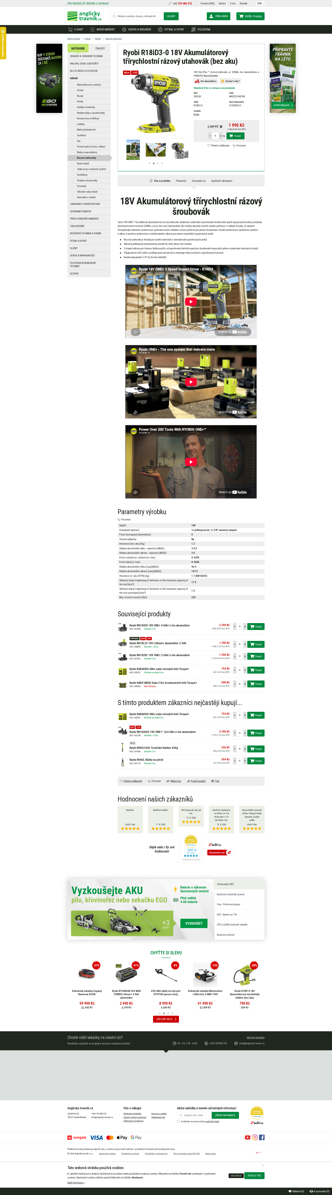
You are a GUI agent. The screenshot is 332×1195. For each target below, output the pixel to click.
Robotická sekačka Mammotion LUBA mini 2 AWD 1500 (166, 992)
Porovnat (241, 145)
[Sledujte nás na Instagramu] (254, 1139)
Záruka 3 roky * (232, 81)
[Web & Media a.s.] (258, 1153)
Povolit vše (254, 1175)
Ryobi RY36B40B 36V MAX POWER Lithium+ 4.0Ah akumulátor (87, 994)
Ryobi (196, 114)
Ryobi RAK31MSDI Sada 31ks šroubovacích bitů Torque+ (163, 682)
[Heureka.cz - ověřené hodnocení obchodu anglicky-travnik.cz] (191, 849)
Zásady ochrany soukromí (134, 1117)
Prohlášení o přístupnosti (156, 1153)
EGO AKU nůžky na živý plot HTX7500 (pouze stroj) (126, 992)
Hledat (171, 16)
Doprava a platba (159, 1113)
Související (199, 180)
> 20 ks (155, 646)
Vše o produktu (162, 180)
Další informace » (76, 1182)
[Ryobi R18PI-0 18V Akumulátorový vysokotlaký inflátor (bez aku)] (205, 975)
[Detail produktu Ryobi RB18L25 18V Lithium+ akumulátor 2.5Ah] (123, 642)
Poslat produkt (198, 781)
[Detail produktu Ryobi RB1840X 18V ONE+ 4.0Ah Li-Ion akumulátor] (123, 627)
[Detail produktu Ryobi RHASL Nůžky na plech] (123, 762)
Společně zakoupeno (221, 180)
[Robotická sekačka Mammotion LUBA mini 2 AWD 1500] (166, 975)
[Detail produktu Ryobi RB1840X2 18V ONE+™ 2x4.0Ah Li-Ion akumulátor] (123, 731)
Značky (100, 48)
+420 (182, 3)
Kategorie (78, 48)
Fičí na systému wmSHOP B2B (186, 1153)
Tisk (217, 781)
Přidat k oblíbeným (220, 145)
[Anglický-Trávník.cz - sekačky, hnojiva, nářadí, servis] (84, 20)
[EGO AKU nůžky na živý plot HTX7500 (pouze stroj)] (126, 975)
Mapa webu (210, 1153)
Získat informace (225, 1115)
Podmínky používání (130, 1153)
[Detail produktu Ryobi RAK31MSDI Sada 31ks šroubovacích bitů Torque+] (123, 685)
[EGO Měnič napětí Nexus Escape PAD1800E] (244, 975)
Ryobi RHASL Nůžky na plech (146, 759)
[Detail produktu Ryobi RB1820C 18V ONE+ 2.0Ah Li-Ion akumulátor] (123, 657)
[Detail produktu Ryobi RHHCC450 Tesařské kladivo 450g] (123, 747)
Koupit (237, 135)
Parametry (181, 180)
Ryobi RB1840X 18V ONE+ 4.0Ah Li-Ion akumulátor (160, 625)
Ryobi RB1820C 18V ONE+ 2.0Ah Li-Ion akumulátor (160, 655)
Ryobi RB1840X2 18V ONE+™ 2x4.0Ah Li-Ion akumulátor (163, 732)
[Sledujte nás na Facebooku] (262, 1139)
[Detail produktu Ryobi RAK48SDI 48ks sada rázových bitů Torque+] (123, 671)
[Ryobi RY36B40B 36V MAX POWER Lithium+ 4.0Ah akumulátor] (87, 975)
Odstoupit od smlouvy (133, 1121)
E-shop (78, 29)
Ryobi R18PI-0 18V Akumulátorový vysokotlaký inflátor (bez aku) (205, 994)
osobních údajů (212, 1121)
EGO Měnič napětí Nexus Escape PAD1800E (244, 992)
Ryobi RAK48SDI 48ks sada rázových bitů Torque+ (159, 669)
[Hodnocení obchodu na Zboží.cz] (220, 853)
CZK (259, 3)
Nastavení (236, 1175)
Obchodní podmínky (132, 1113)
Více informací (211, 75)
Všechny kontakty (256, 1037)
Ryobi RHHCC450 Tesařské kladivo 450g (154, 747)
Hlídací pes (175, 781)
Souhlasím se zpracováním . (200, 1121)
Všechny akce (164, 1019)
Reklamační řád (158, 1117)
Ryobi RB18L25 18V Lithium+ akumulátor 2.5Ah (158, 643)
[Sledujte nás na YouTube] (247, 1139)
